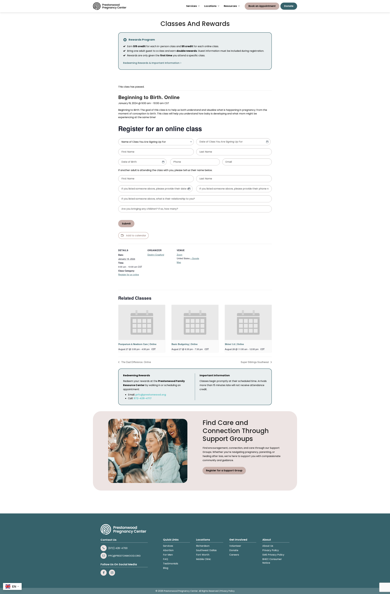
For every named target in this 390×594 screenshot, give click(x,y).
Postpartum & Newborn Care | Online (137, 344)
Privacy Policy (270, 550)
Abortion (168, 550)
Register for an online (128, 274)
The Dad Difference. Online (136, 362)
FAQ (165, 559)
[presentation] (141, 322)
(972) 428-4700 (118, 548)
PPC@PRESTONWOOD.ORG (124, 556)
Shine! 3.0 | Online (234, 344)
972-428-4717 (143, 398)
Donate (233, 550)
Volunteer (235, 546)
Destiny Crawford (155, 254)
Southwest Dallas (206, 550)
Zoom (179, 254)
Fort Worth (202, 554)
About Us (267, 546)
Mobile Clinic (203, 559)
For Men (168, 554)
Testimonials (170, 563)
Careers (234, 554)
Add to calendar (136, 235)
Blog (165, 568)
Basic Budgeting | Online (185, 344)
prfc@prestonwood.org (150, 394)
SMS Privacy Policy (273, 554)
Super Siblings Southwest (255, 362)
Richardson (202, 546)
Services (168, 546)
